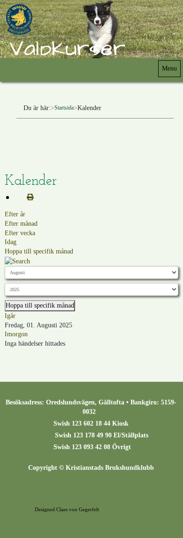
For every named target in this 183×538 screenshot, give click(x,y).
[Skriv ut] (26, 197)
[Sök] (17, 260)
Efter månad (21, 223)
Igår (10, 315)
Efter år (15, 214)
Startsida (64, 107)
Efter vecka (20, 233)
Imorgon (16, 334)
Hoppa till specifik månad (39, 251)
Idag (10, 241)
